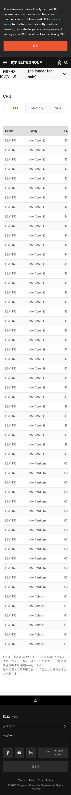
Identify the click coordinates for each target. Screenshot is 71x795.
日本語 (35, 766)
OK (35, 46)
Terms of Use (26, 780)
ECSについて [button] (12, 717)
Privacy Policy (45, 780)
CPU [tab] (16, 108)
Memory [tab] (37, 108)
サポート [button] (9, 736)
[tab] (35, 717)
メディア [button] (9, 726)
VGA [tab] (58, 108)
